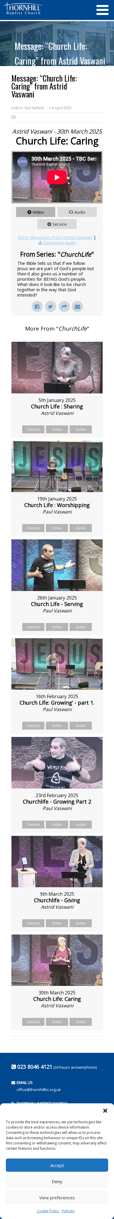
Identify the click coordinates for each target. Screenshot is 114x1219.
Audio (79, 212)
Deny (57, 1181)
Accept (57, 1165)
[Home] (47, 8)
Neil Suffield (34, 107)
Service (59, 224)
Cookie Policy (48, 1210)
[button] (105, 1111)
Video (38, 212)
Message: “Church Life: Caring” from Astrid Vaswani (60, 53)
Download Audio (60, 242)
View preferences (57, 1198)
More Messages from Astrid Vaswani (55, 237)
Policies (68, 1210)
